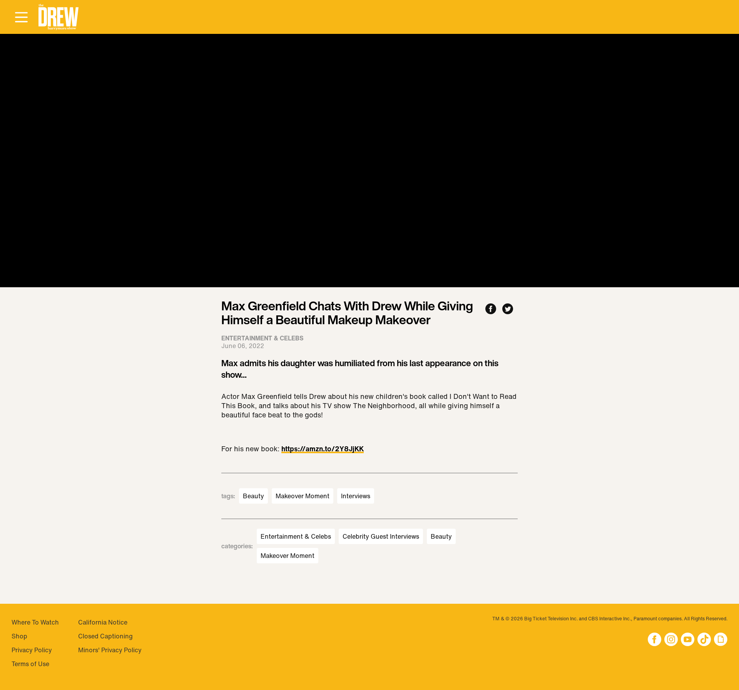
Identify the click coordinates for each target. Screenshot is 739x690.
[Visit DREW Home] (58, 17)
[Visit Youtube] (687, 640)
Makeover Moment (302, 496)
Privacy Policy (32, 650)
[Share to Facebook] (491, 309)
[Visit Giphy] (720, 640)
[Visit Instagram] (671, 640)
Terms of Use (30, 663)
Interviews (355, 496)
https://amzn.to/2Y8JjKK (322, 449)
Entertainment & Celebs (296, 536)
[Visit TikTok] (704, 640)
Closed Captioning (105, 636)
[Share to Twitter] (508, 309)
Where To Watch (35, 622)
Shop (19, 636)
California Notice (102, 622)
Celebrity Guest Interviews (381, 536)
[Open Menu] (21, 18)
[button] (58, 17)
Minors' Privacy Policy (110, 650)
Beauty (253, 496)
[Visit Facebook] (654, 640)
